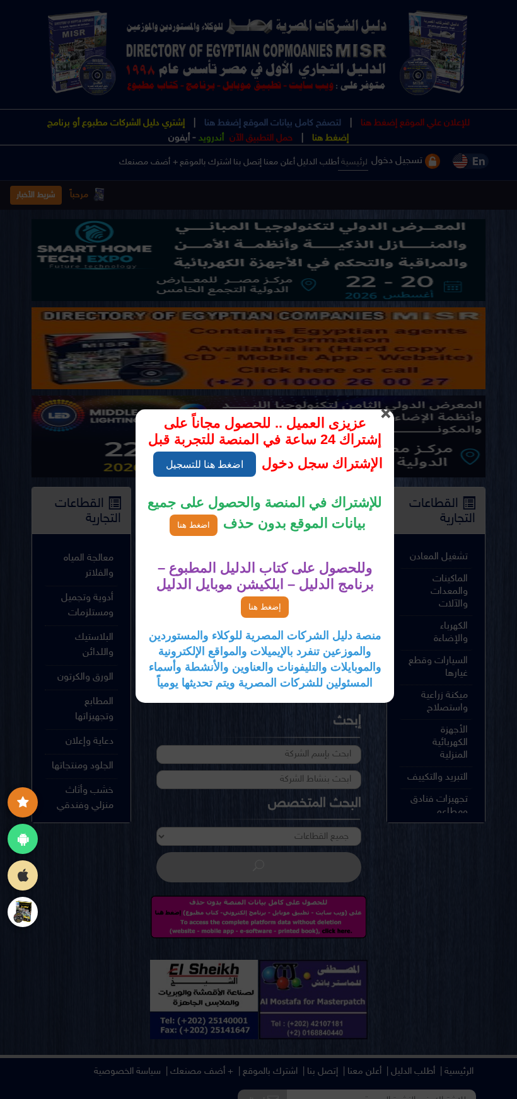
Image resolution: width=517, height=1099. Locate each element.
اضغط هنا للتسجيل (204, 464)
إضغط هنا (264, 607)
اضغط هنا (193, 525)
